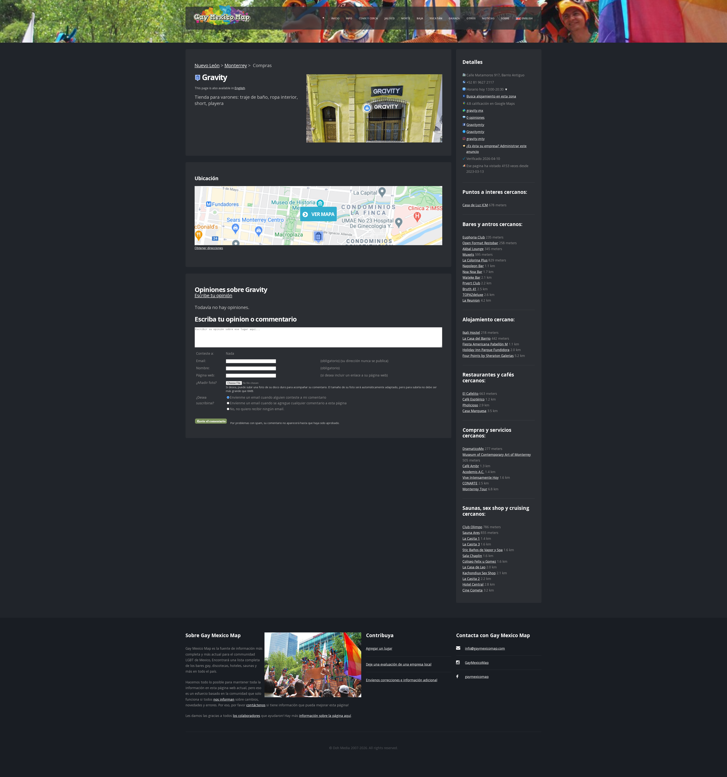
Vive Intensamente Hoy (481, 477)
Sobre (505, 18)
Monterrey (236, 65)
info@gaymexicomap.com (485, 648)
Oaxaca (454, 18)
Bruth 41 (469, 289)
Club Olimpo (472, 527)
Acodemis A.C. (473, 471)
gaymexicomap (477, 676)
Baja (420, 18)
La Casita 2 (471, 578)
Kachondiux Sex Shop (479, 573)
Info (349, 18)
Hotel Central (473, 584)
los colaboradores (246, 715)
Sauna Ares (471, 532)
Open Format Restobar (480, 243)
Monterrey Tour (475, 489)
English (527, 18)
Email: (201, 360)
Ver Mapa (322, 214)
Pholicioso (470, 405)
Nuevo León (207, 65)
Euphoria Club (474, 237)
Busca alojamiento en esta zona (491, 96)
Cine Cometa (473, 590)
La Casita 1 (471, 538)
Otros (471, 18)
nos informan (223, 699)
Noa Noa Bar (472, 271)
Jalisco (389, 18)
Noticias (488, 18)
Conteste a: (205, 353)
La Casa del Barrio (477, 338)
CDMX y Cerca (368, 18)
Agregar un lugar (379, 648)
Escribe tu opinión (213, 295)
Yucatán (436, 18)
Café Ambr (471, 466)
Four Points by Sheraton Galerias (488, 355)
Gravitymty (475, 124)
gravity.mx (474, 110)
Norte (405, 18)
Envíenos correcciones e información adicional (401, 680)
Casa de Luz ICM (475, 205)
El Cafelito (470, 393)
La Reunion (471, 300)
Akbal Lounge (473, 248)
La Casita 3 (471, 544)
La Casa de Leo (474, 567)
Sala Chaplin (472, 555)
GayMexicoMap (477, 662)
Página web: (205, 375)
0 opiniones (475, 117)
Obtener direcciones (209, 248)
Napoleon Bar (473, 266)
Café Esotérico (473, 399)
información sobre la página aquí (325, 715)
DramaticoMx (473, 448)
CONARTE (470, 483)
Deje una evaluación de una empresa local (398, 664)
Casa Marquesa (474, 410)
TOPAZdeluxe (473, 294)
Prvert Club (471, 283)
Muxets (468, 254)
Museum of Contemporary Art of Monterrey (497, 454)
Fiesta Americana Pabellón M (485, 344)
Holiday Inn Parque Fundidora (486, 349)
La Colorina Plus (475, 260)
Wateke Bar (471, 277)
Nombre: (203, 368)
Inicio (335, 18)
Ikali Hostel (471, 332)
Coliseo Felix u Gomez (479, 561)
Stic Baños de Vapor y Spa (483, 550)
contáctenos (255, 705)
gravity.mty (475, 138)
